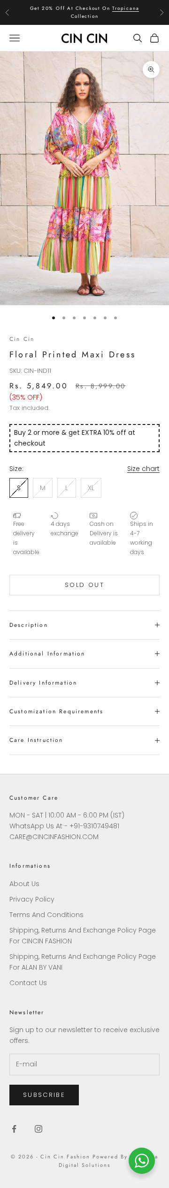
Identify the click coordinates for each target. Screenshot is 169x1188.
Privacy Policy (31, 899)
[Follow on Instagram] (38, 1129)
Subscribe (44, 1094)
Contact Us (28, 982)
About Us (24, 883)
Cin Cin (21, 339)
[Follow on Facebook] (14, 1129)
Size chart (143, 468)
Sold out (84, 584)
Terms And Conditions (46, 914)
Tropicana (125, 8)
